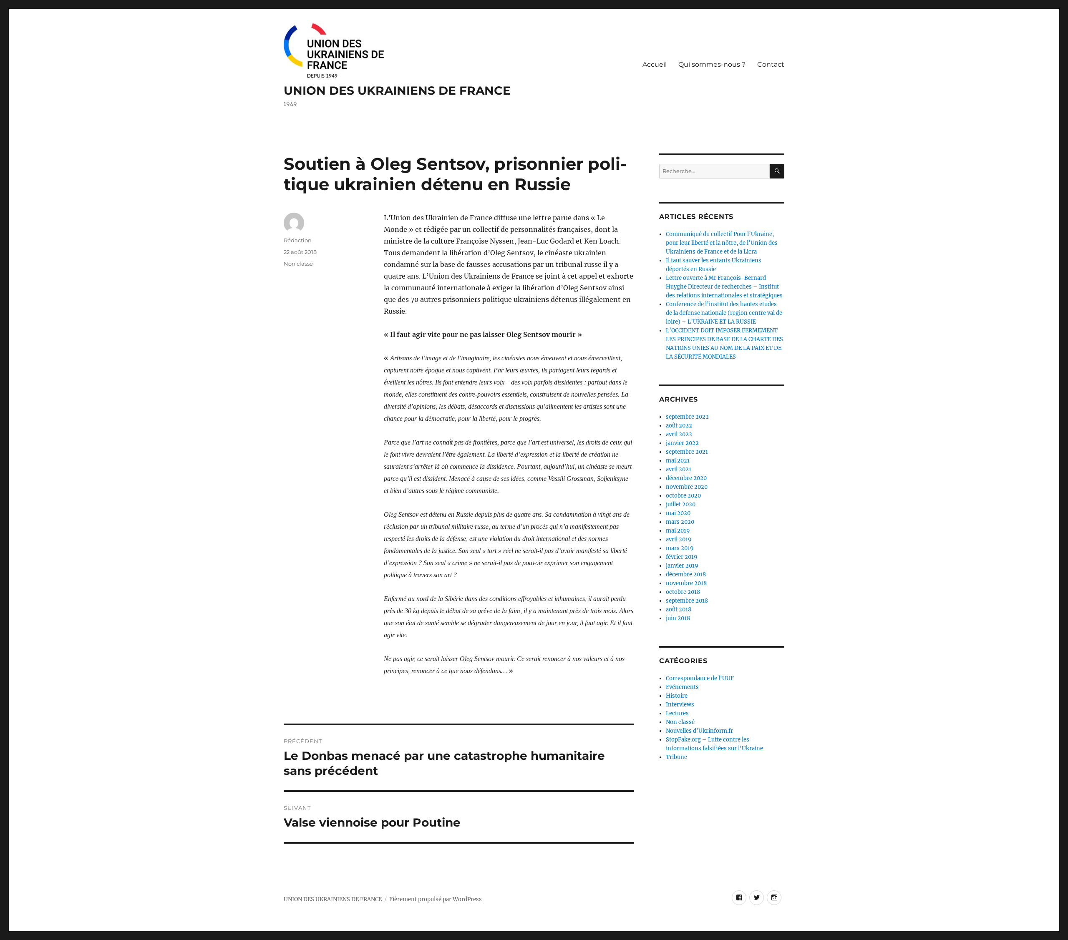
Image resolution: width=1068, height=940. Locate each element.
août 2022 (679, 425)
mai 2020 (678, 513)
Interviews (680, 704)
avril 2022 (679, 434)
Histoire (677, 695)
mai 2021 (678, 460)
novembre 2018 (686, 583)
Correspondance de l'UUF (700, 678)
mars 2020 (680, 521)
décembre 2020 (686, 478)
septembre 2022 (687, 416)
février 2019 (682, 556)
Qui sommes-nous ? (712, 64)
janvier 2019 (682, 565)
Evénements (682, 687)
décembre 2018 (686, 574)
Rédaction (298, 240)
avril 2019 (679, 539)
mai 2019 (678, 530)
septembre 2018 (687, 600)
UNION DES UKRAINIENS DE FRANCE (397, 90)
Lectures (677, 713)
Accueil (654, 64)
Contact (770, 64)
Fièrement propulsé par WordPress (435, 899)
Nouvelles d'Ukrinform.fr (699, 730)
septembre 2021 (687, 451)
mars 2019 (680, 548)
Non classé (298, 263)
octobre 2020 (683, 495)
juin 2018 (678, 618)
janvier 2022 (682, 443)
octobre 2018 (683, 592)
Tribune (676, 757)
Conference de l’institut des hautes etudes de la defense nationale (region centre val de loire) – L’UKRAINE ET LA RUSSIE (724, 313)
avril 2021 (678, 469)
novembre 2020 (687, 486)
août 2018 (678, 609)
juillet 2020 (680, 504)
